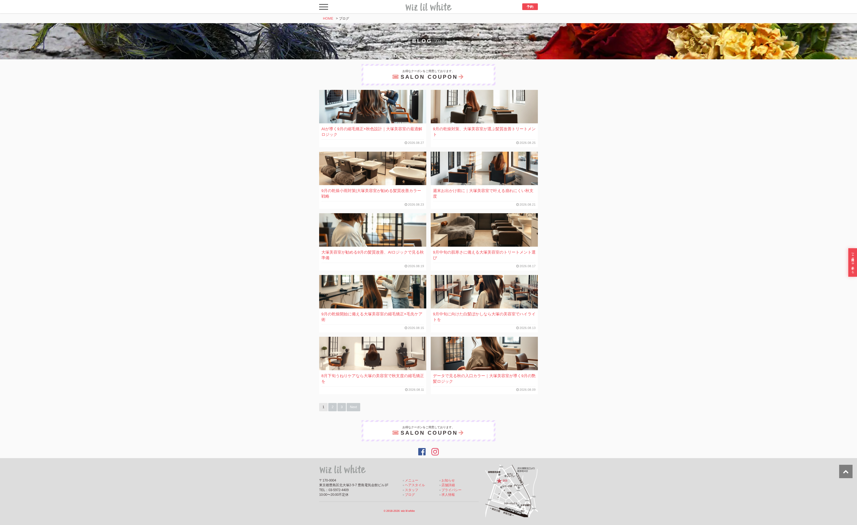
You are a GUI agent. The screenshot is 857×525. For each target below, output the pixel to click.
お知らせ (448, 480)
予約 (530, 6)
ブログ (410, 494)
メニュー (411, 480)
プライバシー (451, 490)
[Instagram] (435, 452)
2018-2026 (399, 511)
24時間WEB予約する (852, 262)
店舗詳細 (448, 485)
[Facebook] (421, 452)
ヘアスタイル (415, 485)
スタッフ (411, 490)
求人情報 (448, 494)
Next (353, 407)
